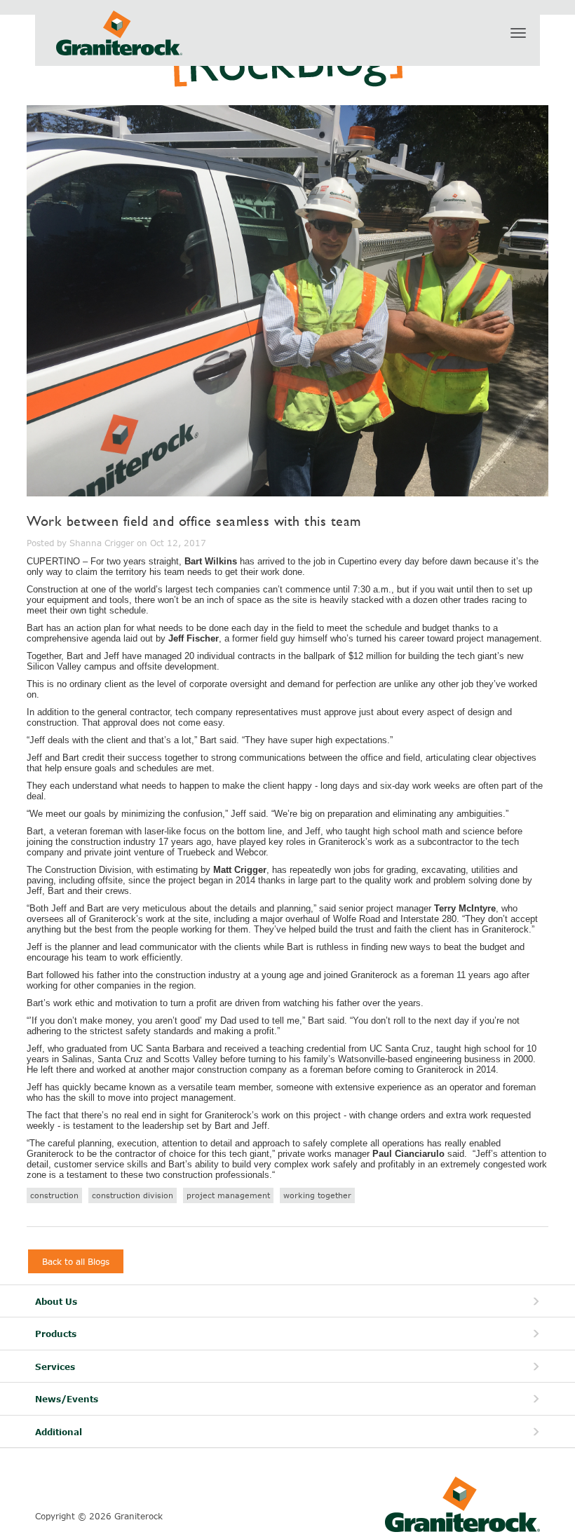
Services (55, 1366)
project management (228, 1195)
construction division (132, 1195)
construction (54, 1195)
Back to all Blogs (75, 1261)
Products (55, 1333)
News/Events (66, 1399)
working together (317, 1195)
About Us (56, 1301)
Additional (58, 1432)
